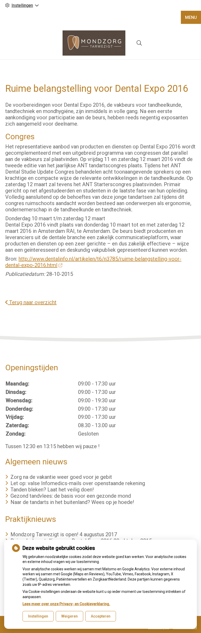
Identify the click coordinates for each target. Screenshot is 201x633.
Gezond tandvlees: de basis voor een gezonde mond (70, 496)
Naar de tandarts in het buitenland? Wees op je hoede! (72, 502)
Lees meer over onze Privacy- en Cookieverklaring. (66, 604)
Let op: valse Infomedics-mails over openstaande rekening (77, 483)
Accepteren (100, 616)
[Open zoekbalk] (139, 43)
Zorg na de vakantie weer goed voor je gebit (61, 477)
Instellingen (38, 616)
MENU (191, 17)
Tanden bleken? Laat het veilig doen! (52, 489)
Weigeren (69, 616)
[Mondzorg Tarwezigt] (94, 43)
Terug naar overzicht (32, 302)
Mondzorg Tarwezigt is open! (44, 534)
